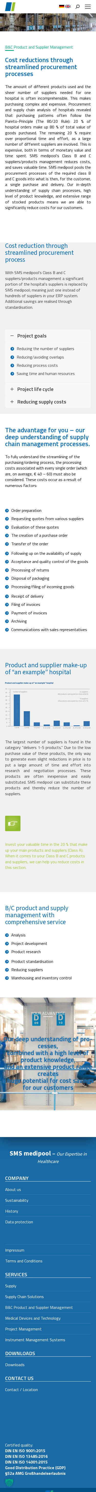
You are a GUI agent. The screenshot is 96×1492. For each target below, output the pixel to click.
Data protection (19, 1222)
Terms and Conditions (23, 1261)
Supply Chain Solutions (24, 1296)
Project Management (23, 1329)
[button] (9, 1483)
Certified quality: (35, 1459)
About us (13, 1189)
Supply (10, 1286)
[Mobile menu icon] (88, 7)
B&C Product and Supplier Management (39, 1307)
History (11, 1211)
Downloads (15, 1364)
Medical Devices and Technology (33, 1318)
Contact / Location (21, 1389)
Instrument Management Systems (35, 1340)
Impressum (14, 1250)
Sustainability (16, 1200)
